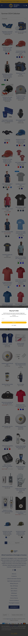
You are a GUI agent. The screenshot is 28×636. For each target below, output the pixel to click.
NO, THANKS (14, 325)
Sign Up (14, 322)
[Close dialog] (27, 308)
